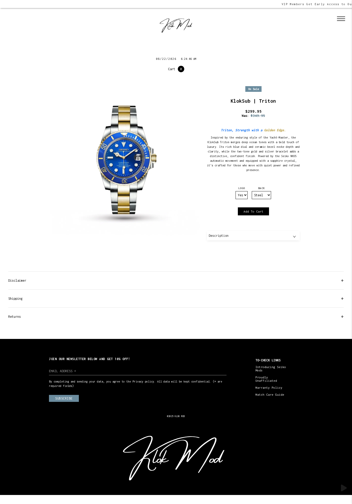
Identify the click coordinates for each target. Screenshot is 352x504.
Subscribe (64, 398)
